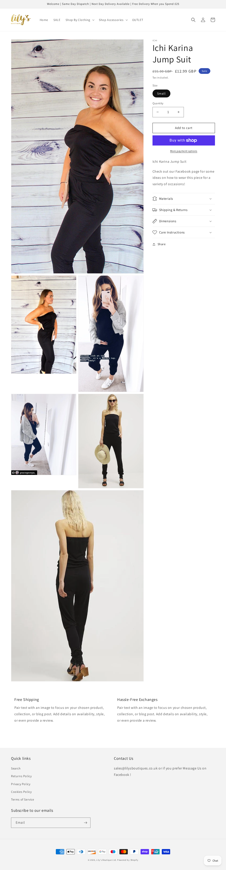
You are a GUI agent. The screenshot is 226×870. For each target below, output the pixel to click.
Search (16, 768)
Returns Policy (21, 776)
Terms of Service (22, 799)
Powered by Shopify (127, 860)
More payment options (183, 151)
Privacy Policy (20, 784)
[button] (79, 19)
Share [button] (162, 244)
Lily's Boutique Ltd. (106, 860)
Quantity (158, 103)
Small (161, 93)
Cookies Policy (21, 792)
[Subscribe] (85, 823)
